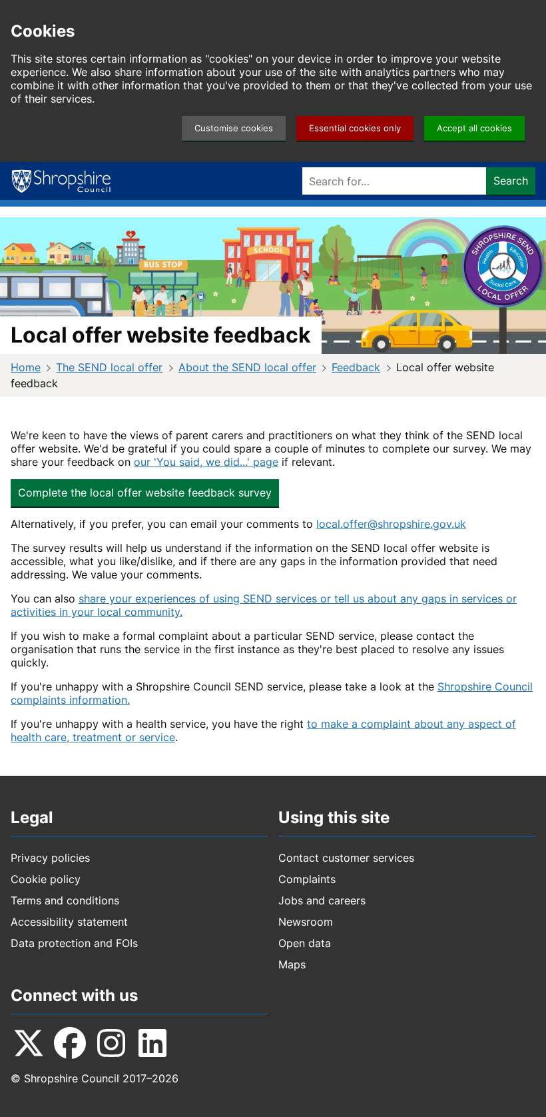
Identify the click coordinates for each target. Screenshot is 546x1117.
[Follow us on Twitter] (29, 1043)
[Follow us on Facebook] (70, 1043)
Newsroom (305, 921)
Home (26, 367)
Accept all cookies (474, 128)
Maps (292, 964)
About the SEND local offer (247, 367)
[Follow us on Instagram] (111, 1043)
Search (510, 180)
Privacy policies (50, 857)
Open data (304, 943)
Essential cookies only (355, 128)
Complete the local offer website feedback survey (145, 492)
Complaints (307, 879)
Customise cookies (233, 128)
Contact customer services (346, 857)
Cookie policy (46, 879)
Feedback (356, 367)
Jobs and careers (322, 900)
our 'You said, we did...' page (206, 462)
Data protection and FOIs (74, 943)
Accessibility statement (69, 921)
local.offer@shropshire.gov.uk (391, 524)
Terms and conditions (65, 900)
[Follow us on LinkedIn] (152, 1043)
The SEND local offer (109, 367)
